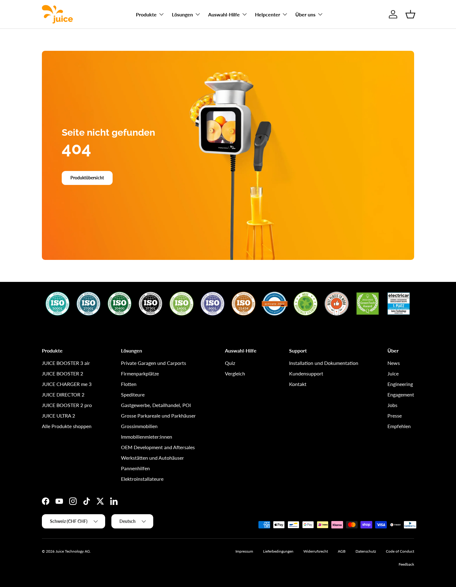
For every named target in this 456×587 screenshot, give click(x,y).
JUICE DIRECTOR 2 (63, 394)
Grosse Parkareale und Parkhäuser (158, 415)
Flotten (128, 384)
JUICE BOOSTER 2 (62, 373)
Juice (393, 373)
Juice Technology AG (73, 551)
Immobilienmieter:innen (146, 437)
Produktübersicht (87, 177)
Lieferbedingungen (278, 551)
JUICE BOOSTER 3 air (66, 363)
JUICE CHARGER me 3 (67, 384)
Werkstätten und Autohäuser (152, 458)
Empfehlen (399, 426)
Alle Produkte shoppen (67, 426)
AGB (342, 551)
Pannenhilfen (135, 468)
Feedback (406, 564)
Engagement (400, 394)
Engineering (400, 384)
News (393, 363)
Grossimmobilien (139, 426)
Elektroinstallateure (142, 479)
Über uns (305, 14)
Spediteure (133, 394)
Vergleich (235, 373)
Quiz (230, 363)
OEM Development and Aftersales (158, 447)
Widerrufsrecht (315, 551)
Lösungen (182, 14)
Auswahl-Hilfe (224, 14)
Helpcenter (267, 14)
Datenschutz (365, 551)
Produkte (146, 14)
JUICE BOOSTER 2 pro (67, 405)
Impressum (244, 551)
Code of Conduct (400, 551)
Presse (394, 415)
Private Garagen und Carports (153, 363)
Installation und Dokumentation (323, 363)
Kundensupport (306, 373)
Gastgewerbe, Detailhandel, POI (156, 405)
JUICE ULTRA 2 (58, 415)
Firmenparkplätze (140, 373)
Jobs (392, 405)
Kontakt (297, 384)
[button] (410, 14)
